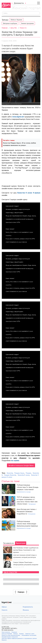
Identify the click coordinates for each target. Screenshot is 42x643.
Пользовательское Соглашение (10, 637)
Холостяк (10, 473)
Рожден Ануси (19, 473)
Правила (21, 633)
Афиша (4, 607)
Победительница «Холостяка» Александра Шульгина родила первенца (27, 523)
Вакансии (4, 640)
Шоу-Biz (13, 28)
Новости (23, 28)
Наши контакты (6, 632)
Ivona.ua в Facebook (7, 633)
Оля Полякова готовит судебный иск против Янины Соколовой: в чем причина (25, 550)
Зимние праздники (27, 23)
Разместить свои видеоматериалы (11, 635)
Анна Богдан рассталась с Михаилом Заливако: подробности (27, 511)
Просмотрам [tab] (20, 543)
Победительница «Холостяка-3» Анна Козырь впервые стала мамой (27, 487)
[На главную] (26, 8)
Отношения (31, 514)
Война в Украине (16, 20)
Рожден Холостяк (10, 475)
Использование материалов (29, 635)
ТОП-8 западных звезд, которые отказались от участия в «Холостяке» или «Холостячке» (27, 500)
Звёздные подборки (10, 23)
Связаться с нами (29, 633)
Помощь (15, 633)
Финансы (26, 610)
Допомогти (19, 3)
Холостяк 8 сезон (24, 475)
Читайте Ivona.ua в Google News (21, 465)
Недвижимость (28, 607)
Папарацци (32, 504)
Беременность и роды (24, 492)
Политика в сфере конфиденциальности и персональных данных (19, 638)
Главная (5, 28)
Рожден (28, 473)
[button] (21, 592)
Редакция (14, 632)
